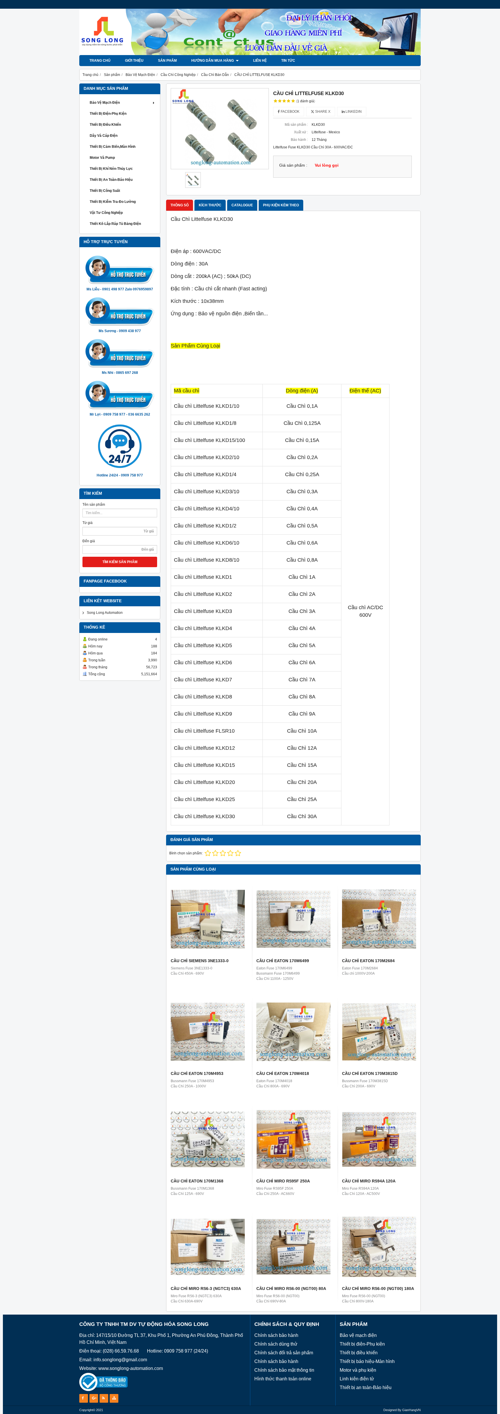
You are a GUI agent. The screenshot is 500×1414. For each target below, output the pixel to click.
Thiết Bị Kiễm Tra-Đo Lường (113, 202)
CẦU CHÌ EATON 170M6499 (282, 960)
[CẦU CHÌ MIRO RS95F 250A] (293, 1139)
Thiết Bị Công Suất (105, 191)
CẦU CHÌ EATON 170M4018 (282, 1073)
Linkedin (353, 112)
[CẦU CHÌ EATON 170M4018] (293, 1032)
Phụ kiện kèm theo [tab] (281, 205)
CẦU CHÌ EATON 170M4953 (197, 1073)
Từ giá (87, 523)
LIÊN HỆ (260, 61)
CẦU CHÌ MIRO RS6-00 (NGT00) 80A (291, 1288)
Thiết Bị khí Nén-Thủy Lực (111, 169)
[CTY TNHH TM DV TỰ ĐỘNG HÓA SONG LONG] (250, 54)
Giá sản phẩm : (293, 165)
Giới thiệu (134, 61)
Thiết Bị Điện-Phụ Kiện (108, 114)
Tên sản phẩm (93, 505)
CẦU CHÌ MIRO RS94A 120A (369, 1181)
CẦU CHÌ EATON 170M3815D (370, 1073)
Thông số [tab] (179, 205)
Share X (322, 112)
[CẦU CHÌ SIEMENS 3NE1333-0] (208, 919)
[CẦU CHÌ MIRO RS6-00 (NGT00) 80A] (293, 1247)
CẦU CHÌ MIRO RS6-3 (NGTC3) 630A (206, 1288)
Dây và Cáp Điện (103, 136)
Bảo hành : (299, 140)
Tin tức (288, 61)
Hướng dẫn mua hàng (213, 61)
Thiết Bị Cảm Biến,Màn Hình (112, 147)
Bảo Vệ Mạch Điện (105, 103)
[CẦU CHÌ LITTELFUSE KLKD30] (220, 128)
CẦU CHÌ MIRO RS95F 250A (283, 1181)
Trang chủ (100, 61)
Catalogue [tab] (242, 205)
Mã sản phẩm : (296, 125)
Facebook (289, 112)
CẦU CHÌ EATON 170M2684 (368, 960)
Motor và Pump (102, 158)
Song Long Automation (105, 613)
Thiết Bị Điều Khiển (105, 125)
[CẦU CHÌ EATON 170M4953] (208, 1032)
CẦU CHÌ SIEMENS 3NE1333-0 (200, 960)
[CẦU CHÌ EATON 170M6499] (293, 919)
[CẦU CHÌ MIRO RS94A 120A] (379, 1139)
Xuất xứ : (301, 132)
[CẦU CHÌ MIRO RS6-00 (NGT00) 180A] (379, 1247)
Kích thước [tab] (210, 205)
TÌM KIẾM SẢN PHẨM (119, 562)
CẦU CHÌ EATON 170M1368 (197, 1181)
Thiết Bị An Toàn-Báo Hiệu (111, 180)
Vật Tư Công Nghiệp (106, 213)
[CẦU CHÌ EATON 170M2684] (379, 919)
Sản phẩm (167, 61)
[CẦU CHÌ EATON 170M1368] (208, 1139)
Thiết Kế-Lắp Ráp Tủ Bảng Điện (115, 224)
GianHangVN (411, 1410)
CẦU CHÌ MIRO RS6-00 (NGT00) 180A (378, 1288)
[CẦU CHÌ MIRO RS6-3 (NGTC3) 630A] (208, 1247)
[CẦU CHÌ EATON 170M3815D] (379, 1032)
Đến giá (88, 541)
